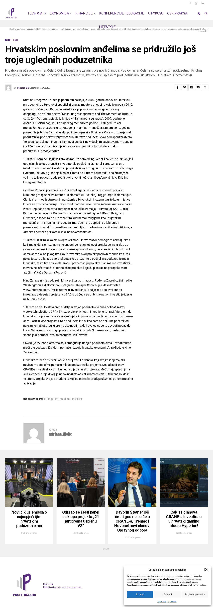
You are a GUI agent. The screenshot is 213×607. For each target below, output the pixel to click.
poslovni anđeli (58, 398)
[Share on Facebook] (178, 87)
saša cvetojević (74, 398)
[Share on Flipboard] (191, 87)
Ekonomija (59, 13)
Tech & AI (35, 13)
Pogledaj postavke (195, 594)
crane (47, 398)
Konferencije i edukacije (121, 13)
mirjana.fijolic (23, 87)
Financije (84, 13)
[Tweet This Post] (185, 87)
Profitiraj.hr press (29, 533)
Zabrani (168, 594)
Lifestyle (107, 27)
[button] (206, 569)
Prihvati (140, 594)
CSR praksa (177, 13)
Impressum (161, 601)
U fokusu (155, 13)
